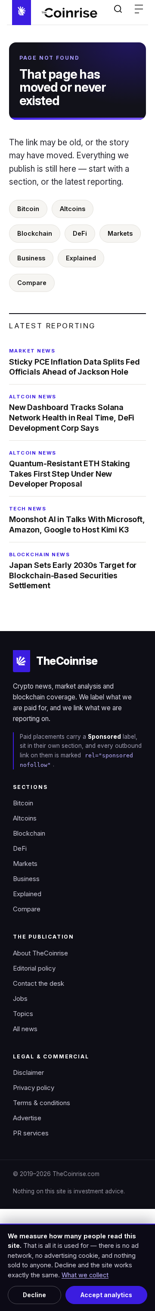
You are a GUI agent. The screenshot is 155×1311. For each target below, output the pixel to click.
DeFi (80, 233)
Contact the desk (38, 983)
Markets (120, 233)
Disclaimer (28, 1073)
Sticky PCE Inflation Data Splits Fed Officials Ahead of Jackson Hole (74, 362)
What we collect (85, 1275)
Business (31, 258)
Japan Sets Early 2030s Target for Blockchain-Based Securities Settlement (72, 570)
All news (25, 1029)
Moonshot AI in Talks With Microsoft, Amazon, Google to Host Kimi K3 (77, 520)
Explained (81, 258)
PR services (31, 1133)
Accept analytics (106, 1295)
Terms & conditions (41, 1103)
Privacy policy (33, 1088)
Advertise (27, 1118)
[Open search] (118, 9)
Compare (31, 282)
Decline (34, 1295)
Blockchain (34, 233)
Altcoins (72, 208)
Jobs (20, 999)
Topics (23, 1014)
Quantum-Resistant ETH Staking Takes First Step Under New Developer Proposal (69, 469)
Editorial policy (34, 968)
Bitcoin (28, 208)
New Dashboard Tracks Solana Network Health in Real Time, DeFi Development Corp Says (71, 413)
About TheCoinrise (40, 953)
